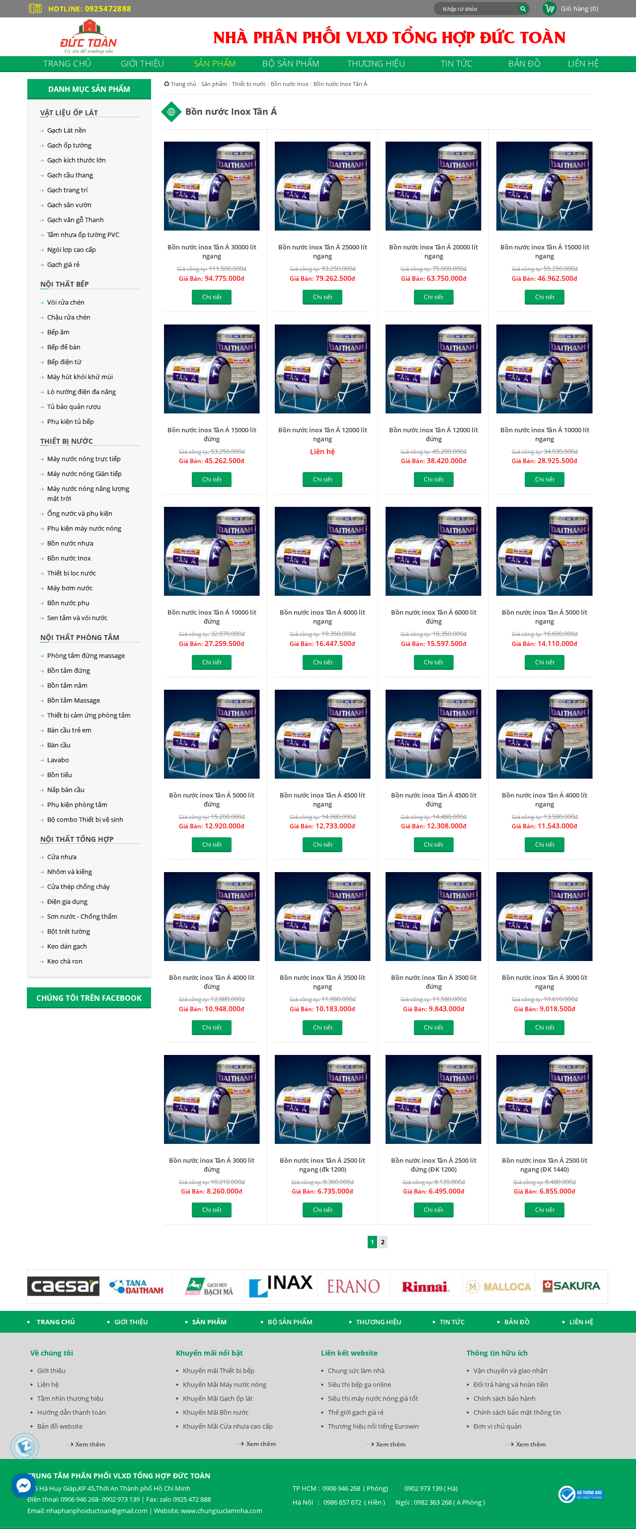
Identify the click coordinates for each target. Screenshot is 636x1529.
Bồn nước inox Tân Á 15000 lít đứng (211, 434)
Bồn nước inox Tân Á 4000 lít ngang (544, 799)
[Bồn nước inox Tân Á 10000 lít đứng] (212, 552)
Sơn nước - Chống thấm (82, 916)
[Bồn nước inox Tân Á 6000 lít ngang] (323, 552)
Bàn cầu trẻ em (69, 729)
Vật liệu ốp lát (69, 112)
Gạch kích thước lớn (76, 160)
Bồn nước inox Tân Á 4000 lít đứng (211, 982)
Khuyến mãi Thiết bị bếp (218, 1370)
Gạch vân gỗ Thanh (75, 219)
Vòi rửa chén (65, 302)
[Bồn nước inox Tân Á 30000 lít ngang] (212, 187)
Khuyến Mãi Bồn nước (215, 1412)
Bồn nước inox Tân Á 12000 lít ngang (322, 434)
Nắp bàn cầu (65, 789)
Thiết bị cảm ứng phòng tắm (89, 715)
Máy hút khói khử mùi (80, 376)
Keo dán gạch (67, 946)
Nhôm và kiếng (69, 871)
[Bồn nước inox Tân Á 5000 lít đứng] (212, 735)
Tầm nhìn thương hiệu (70, 1398)
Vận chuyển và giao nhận (511, 1370)
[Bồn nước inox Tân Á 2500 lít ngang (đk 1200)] (323, 1100)
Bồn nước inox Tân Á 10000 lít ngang (544, 434)
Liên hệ (48, 1384)
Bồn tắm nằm (67, 685)
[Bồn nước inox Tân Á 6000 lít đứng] (433, 552)
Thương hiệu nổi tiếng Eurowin (373, 1426)
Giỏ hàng (579, 8)
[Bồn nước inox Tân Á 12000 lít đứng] (433, 370)
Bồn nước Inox (69, 558)
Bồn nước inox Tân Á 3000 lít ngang (544, 982)
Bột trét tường (68, 931)
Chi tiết (212, 297)
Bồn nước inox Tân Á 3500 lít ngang (322, 982)
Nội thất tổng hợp (77, 839)
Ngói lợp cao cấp (71, 249)
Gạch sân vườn (69, 204)
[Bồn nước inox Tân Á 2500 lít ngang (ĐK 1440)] (544, 1100)
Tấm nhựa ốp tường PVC (83, 234)
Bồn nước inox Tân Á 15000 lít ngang (544, 251)
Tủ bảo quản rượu (74, 406)
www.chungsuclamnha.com (221, 1510)
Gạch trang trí (67, 189)
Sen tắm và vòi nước (77, 617)
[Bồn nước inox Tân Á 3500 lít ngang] (323, 917)
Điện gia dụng (67, 901)
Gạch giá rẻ (63, 264)
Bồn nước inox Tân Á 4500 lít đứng (434, 799)
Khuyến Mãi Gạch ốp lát (218, 1398)
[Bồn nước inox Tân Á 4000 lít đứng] (212, 917)
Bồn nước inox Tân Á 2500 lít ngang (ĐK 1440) (544, 1165)
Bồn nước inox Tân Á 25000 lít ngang (322, 251)
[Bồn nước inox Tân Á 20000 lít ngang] (433, 187)
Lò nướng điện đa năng (81, 391)
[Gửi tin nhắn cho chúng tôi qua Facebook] (23, 1485)
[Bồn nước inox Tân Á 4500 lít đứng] (433, 735)
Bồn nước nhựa (70, 543)
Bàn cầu (59, 744)
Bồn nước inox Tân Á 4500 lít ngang (322, 799)
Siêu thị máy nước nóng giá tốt (373, 1398)
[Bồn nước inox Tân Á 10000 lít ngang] (544, 370)
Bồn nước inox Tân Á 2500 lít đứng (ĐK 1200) (434, 1165)
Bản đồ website (59, 1426)
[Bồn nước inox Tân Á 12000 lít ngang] (323, 370)
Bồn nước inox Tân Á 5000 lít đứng (211, 799)
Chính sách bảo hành (505, 1398)
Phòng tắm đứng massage (86, 655)
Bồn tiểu (59, 774)
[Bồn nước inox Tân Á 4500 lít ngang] (323, 735)
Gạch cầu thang (70, 174)
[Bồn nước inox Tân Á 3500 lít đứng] (433, 917)
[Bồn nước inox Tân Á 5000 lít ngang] (544, 552)
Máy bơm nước (69, 587)
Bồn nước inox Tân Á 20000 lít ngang (433, 251)
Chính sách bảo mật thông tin (517, 1412)
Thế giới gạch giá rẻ (356, 1412)
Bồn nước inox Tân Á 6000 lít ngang (322, 617)
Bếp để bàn (63, 346)
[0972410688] (24, 1447)
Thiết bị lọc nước (71, 572)
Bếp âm (58, 331)
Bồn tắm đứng (68, 670)
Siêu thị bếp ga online (359, 1384)
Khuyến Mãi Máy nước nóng (224, 1384)
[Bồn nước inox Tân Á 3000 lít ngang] (544, 917)
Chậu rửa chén (68, 317)
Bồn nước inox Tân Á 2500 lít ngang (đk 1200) (322, 1165)
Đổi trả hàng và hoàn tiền (511, 1384)
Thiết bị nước (66, 441)
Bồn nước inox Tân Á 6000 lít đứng (434, 617)
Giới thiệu (51, 1370)
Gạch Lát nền (66, 130)
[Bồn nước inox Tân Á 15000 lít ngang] (544, 187)
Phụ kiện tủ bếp (70, 421)
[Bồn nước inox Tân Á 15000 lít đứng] (212, 370)
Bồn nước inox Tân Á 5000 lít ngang (544, 617)
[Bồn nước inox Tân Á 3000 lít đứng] (212, 1100)
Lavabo (58, 759)
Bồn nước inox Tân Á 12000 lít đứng (433, 434)
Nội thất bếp (64, 284)
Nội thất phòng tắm (79, 637)
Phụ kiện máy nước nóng (84, 528)
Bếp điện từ (64, 361)
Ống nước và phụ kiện (79, 513)
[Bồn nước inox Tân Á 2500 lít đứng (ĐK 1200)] (433, 1100)
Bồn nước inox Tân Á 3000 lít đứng (211, 1165)
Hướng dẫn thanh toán (71, 1412)
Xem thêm (90, 1444)
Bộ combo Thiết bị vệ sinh (85, 819)
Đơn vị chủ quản (498, 1426)
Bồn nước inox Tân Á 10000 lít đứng (211, 617)
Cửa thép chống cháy (78, 886)
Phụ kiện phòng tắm (77, 804)
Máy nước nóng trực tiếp (84, 458)
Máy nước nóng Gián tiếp (84, 473)
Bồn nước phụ (68, 602)
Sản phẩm (214, 83)
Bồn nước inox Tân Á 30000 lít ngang (211, 251)
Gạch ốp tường (69, 145)
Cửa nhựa (62, 856)
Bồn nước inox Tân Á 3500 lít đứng (434, 982)
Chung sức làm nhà (356, 1370)
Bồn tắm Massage (73, 700)
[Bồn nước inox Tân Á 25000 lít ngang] (323, 187)
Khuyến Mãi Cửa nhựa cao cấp (228, 1426)
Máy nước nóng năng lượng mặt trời (88, 493)
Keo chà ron (64, 961)
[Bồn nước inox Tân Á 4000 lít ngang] (544, 735)
